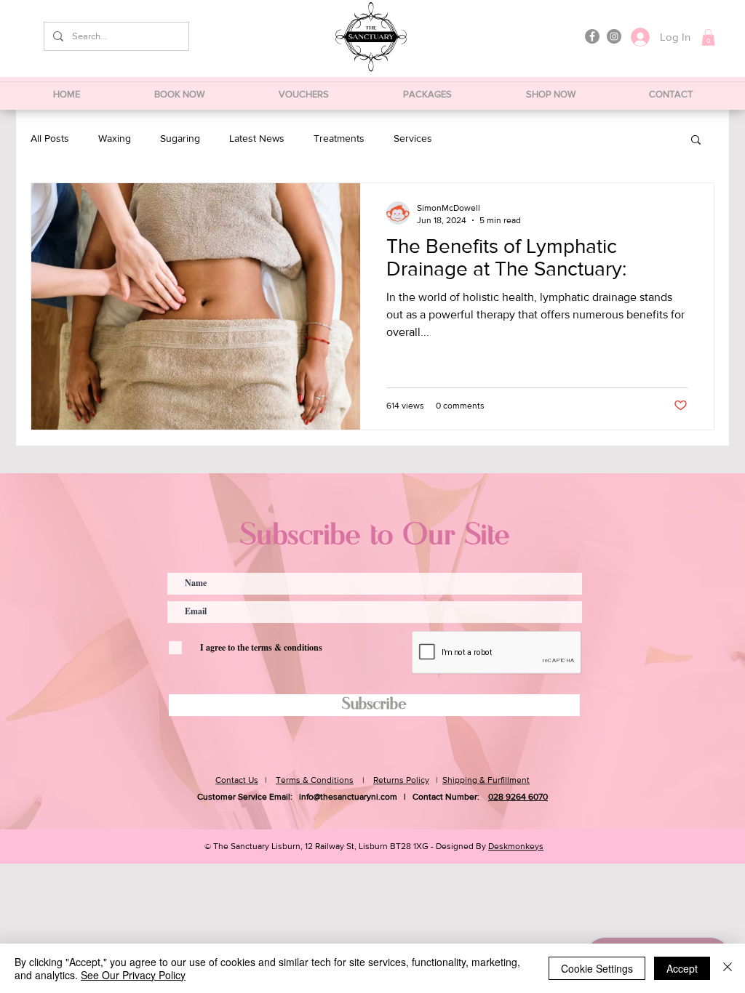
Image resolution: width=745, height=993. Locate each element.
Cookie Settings (597, 968)
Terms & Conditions (315, 780)
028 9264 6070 (518, 797)
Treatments (339, 138)
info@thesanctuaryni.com (348, 797)
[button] (708, 37)
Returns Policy (401, 780)
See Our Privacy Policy (133, 975)
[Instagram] (614, 36)
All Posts (50, 138)
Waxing (114, 138)
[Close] (727, 968)
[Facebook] (592, 36)
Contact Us (236, 780)
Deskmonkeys (515, 846)
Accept (682, 968)
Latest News (256, 138)
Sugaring (180, 138)
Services (413, 138)
